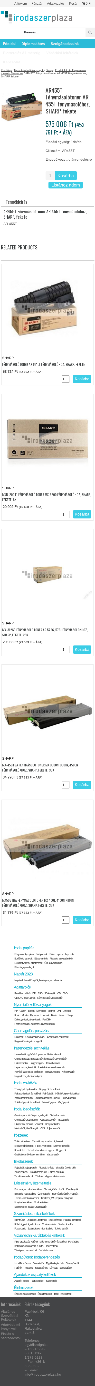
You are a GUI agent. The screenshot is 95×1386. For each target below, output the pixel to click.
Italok (56, 1293)
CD (59, 993)
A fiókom (20, 3)
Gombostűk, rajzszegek (26, 1119)
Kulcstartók (51, 1280)
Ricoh (54, 1015)
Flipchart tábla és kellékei (26, 1241)
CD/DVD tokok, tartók (24, 997)
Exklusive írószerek (23, 1145)
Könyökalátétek (52, 1124)
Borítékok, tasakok (23, 958)
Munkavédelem (41, 1202)
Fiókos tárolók (21, 1063)
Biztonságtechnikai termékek (28, 1189)
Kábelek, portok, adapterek (27, 1224)
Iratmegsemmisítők (23, 1097)
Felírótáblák (47, 1093)
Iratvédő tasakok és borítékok (28, 1071)
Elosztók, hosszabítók (25, 1193)
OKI (59, 1010)
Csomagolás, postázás (31, 1031)
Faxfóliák (46, 1019)
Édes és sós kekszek (25, 1293)
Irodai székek (41, 1267)
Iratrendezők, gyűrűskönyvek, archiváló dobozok (37, 1054)
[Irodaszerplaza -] (36, 17)
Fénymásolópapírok (24, 954)
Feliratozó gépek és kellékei (27, 1093)
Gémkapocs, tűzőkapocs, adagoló (31, 1115)
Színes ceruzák (56, 1171)
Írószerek (21, 1135)
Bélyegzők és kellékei (49, 1089)
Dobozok (18, 1036)
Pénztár (36, 3)
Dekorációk (38, 1263)
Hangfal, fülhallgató (72, 1219)
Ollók (42, 1128)
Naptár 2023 (23, 974)
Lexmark (44, 1015)
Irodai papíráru (24, 948)
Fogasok (28, 1267)
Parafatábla (73, 1241)
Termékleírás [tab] (16, 202)
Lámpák (53, 1267)
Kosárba (65, 175)
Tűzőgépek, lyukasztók (25, 1089)
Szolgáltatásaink (65, 44)
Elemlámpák (72, 1189)
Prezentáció (51, 1245)
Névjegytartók (68, 1071)
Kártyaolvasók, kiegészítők (50, 997)
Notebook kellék (65, 1224)
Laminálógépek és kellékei (47, 1097)
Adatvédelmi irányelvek (10, 1327)
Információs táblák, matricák (65, 1193)
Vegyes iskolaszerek (55, 1176)
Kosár (73, 3)
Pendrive (18, 993)
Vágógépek (63, 1102)
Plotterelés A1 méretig (21, 53)
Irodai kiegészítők (27, 1109)
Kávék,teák (65, 1293)
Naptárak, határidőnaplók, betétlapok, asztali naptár (38, 980)
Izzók (61, 1189)
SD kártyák (49, 993)
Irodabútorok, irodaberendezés (37, 1257)
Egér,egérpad (54, 1219)
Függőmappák (37, 1063)
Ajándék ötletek (21, 1280)
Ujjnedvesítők (53, 1128)
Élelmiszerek (23, 1288)
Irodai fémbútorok (22, 1263)
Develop (67, 1010)
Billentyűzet (19, 1219)
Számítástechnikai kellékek (34, 1214)
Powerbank (20, 1228)
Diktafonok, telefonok (37, 1219)
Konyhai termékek (23, 1202)
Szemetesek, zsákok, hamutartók (30, 1206)
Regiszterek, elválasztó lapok (28, 1076)
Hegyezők (61, 1150)
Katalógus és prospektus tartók (29, 1245)
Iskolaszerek (23, 1161)
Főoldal (9, 44)
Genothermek (53, 1063)
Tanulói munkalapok (23, 1176)
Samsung (41, 1010)
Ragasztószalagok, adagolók (28, 1041)
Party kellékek (37, 1280)
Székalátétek (65, 1267)
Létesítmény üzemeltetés (32, 1183)
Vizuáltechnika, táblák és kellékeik (39, 1235)
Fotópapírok (42, 954)
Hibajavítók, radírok (23, 1124)
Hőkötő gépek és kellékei (67, 1093)
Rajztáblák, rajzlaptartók (25, 1167)
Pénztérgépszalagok (24, 967)
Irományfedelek (52, 1071)
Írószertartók (53, 1154)
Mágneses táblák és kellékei (52, 1241)
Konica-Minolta (21, 1015)
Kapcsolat (11, 62)
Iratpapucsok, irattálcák (25, 1067)
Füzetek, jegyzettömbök (61, 958)
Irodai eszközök (25, 1083)
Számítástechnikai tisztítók (40, 1228)
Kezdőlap (6, 70)
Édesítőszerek (45, 1293)
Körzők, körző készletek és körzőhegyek (34, 1150)
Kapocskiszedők (48, 1119)
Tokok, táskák (61, 1228)
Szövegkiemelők (61, 1145)
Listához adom (65, 185)
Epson (31, 1010)
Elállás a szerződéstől (10, 1336)
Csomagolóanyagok (35, 1036)
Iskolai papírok (21, 1171)
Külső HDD (30, 993)
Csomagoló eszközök (57, 1036)
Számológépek (48, 1102)
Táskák (39, 1176)
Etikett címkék (41, 958)
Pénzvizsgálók (69, 1097)
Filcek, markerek (43, 1145)
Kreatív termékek (38, 1171)
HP (16, 1010)
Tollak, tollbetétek (22, 1141)
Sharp (49, 70)
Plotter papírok (56, 954)
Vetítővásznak (46, 1250)
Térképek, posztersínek (26, 1250)
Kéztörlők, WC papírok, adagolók (57, 1198)
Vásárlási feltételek (62, 53)
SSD (40, 993)
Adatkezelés (56, 3)
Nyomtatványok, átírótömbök (28, 962)
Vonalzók (39, 1124)
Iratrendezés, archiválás (31, 1048)
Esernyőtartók (72, 1263)
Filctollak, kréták (46, 1167)
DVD (65, 993)
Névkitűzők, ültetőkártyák (26, 1128)
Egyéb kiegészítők (55, 1263)
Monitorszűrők (49, 1224)
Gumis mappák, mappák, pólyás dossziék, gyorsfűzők (40, 1058)
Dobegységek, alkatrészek (27, 1019)
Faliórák (18, 1267)
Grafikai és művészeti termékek (29, 1154)
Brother (51, 1010)
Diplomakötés (33, 44)
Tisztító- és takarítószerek (26, 1198)
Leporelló (69, 954)
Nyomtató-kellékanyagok (29, 70)
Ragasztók (63, 1119)
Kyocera (34, 1015)
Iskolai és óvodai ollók (66, 1167)
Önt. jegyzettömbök (53, 962)
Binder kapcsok (57, 1115)
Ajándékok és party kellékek (35, 1275)
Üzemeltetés (44, 1193)
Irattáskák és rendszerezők (51, 1067)
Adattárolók (22, 987)
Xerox (62, 1015)
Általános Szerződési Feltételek (9, 1316)
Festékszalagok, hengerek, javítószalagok (34, 1023)
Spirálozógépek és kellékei (26, 1102)
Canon (22, 1010)
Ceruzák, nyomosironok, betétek (47, 1141)
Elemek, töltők (50, 1189)
